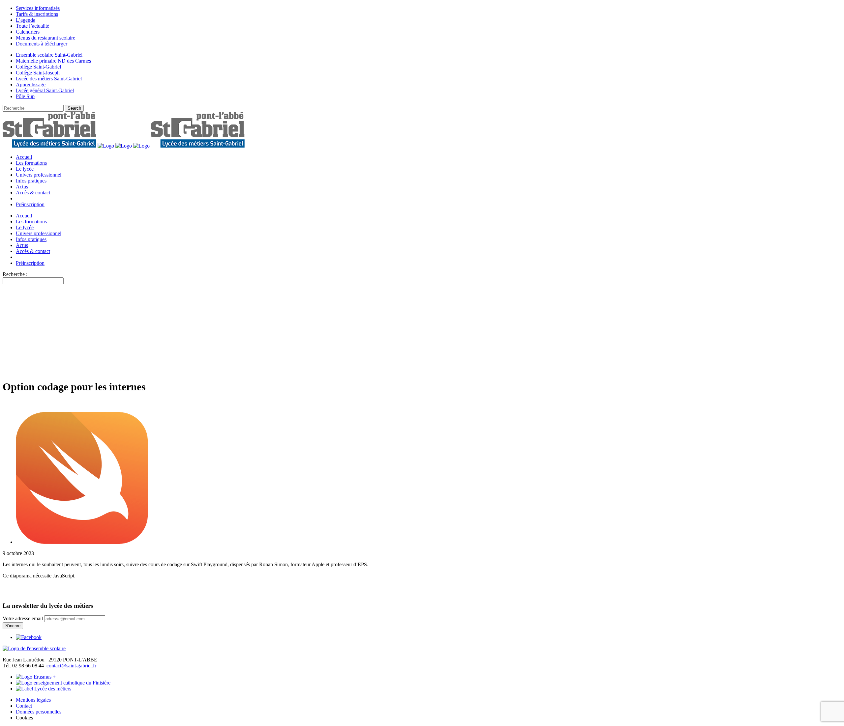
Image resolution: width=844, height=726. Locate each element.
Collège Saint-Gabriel (38, 67)
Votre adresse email (23, 618)
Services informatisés (38, 8)
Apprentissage (30, 84)
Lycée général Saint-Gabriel (45, 90)
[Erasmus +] (36, 677)
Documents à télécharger (41, 43)
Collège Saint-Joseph (38, 72)
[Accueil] (34, 648)
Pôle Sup (25, 96)
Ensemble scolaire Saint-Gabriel (49, 55)
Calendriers (28, 32)
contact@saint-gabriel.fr (71, 665)
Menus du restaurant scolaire (45, 38)
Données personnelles (38, 711)
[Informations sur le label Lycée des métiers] (43, 688)
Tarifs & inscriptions (37, 14)
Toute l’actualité (32, 26)
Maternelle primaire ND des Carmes (53, 61)
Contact (24, 706)
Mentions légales (33, 700)
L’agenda (25, 20)
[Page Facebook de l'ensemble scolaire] (29, 637)
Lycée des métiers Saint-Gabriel (49, 78)
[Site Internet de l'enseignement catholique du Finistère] (63, 682)
